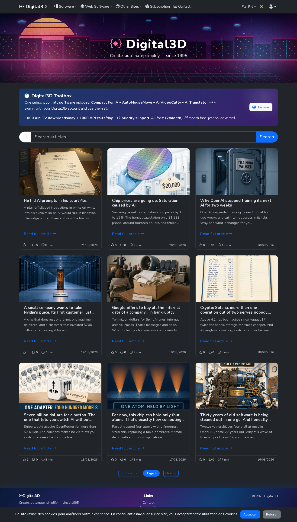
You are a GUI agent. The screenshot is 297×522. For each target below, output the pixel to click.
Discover (263, 107)
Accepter (250, 514)
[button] (272, 6)
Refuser (272, 514)
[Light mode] (261, 7)
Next (168, 473)
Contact (148, 502)
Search (267, 137)
